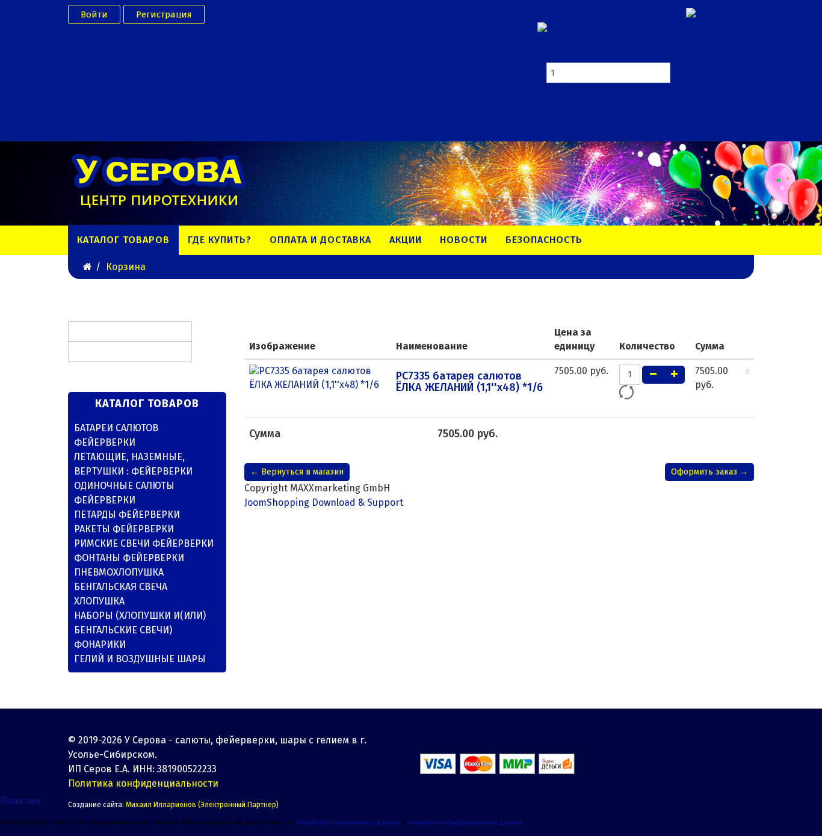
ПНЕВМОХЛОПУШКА (119, 572)
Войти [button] (94, 14)
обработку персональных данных (347, 822)
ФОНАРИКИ (100, 644)
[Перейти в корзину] (691, 11)
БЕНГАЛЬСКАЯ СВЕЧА (120, 586)
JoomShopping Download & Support (323, 502)
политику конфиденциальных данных (464, 822)
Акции (405, 239)
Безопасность (544, 239)
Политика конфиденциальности (143, 783)
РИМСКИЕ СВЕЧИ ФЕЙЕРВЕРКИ (144, 543)
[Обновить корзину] (626, 392)
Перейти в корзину (583, 133)
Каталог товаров (123, 239)
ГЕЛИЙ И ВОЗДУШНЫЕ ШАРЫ (140, 659)
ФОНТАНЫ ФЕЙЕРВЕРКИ (129, 558)
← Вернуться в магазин (297, 472)
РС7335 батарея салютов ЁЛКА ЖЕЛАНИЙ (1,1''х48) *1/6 (469, 382)
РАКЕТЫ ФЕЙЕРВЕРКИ (124, 529)
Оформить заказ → (709, 472)
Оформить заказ (667, 133)
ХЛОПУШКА (99, 601)
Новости (463, 239)
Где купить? (220, 239)
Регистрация (164, 14)
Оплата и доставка (320, 239)
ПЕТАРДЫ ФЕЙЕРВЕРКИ (127, 514)
